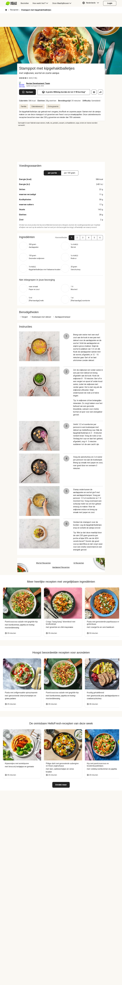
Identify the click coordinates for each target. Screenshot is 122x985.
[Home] (6, 10)
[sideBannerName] (61, 144)
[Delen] (100, 92)
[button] (91, 3)
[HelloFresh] (11, 3)
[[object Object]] (94, 92)
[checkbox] (20, 78)
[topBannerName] (61, 20)
